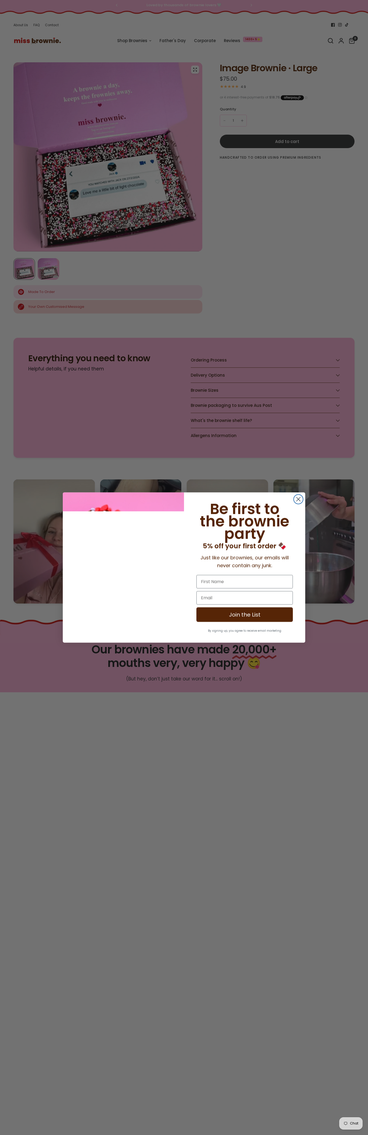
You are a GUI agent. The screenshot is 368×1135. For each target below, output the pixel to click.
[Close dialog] (298, 499)
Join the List (245, 614)
